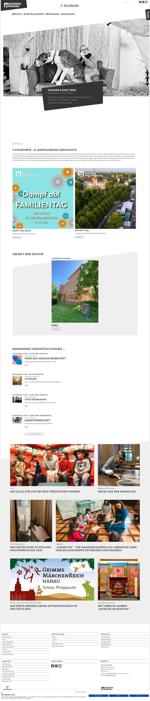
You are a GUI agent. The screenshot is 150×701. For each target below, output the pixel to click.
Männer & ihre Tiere (62, 90)
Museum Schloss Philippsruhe (32, 376)
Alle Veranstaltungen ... (35, 434)
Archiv (54, 641)
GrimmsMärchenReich (57, 644)
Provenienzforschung (8, 671)
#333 (55, 325)
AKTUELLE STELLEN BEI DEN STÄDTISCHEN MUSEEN (45, 491)
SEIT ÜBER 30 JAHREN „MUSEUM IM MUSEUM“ (114, 607)
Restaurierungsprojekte (8, 674)
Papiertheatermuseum (57, 646)
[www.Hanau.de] (69, 5)
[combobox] (130, 2)
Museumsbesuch (6, 637)
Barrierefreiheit (6, 652)
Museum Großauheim (30, 356)
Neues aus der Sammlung (117, 491)
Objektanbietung (6, 681)
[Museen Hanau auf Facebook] (140, 2)
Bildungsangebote (106, 642)
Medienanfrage (6, 679)
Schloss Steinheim (7, 644)
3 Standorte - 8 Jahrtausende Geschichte (44, 149)
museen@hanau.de (110, 675)
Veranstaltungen (105, 637)
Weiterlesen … (17, 237)
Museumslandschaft (7, 654)
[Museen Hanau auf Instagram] (143, 2)
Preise (3, 639)
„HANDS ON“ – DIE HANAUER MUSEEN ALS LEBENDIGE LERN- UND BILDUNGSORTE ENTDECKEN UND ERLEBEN (97, 549)
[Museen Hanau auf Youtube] (146, 2)
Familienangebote (106, 644)
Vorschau (55, 639)
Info (26, 365)
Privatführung (104, 647)
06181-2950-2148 (110, 673)
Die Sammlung (6, 664)
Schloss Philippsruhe (7, 642)
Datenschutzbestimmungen (80, 692)
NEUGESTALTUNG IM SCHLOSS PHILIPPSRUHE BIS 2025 (30, 549)
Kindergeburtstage (106, 639)
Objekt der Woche (7, 666)
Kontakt (4, 649)
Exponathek (5, 669)
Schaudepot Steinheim (8, 676)
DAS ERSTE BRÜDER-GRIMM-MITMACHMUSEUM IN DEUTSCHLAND (43, 607)
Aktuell (53, 637)
